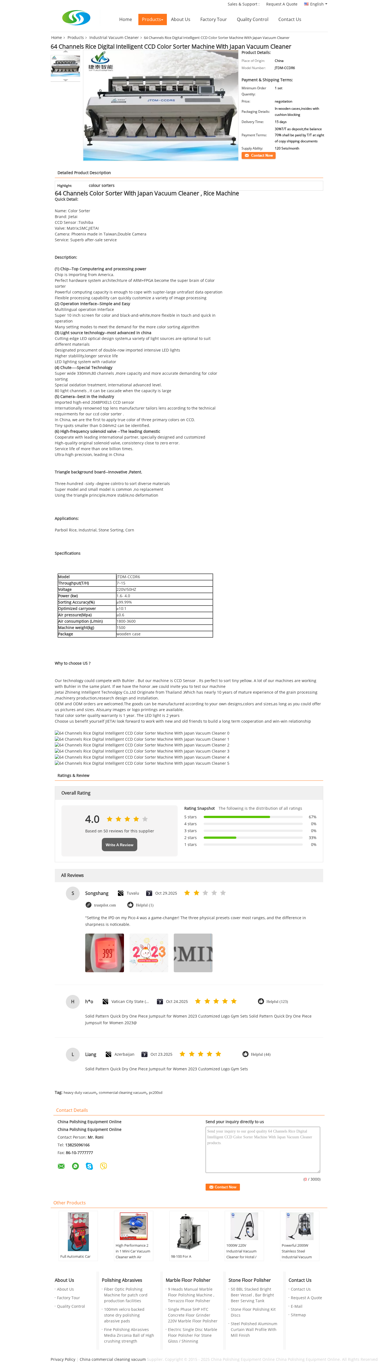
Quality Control (252, 19)
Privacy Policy (63, 1359)
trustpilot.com (105, 905)
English (317, 4)
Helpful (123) (277, 1002)
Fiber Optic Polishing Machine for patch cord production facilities (125, 1295)
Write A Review (119, 845)
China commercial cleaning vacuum (113, 1359)
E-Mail (296, 1306)
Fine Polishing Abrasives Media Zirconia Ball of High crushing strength (129, 1335)
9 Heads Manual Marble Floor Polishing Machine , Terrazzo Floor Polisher (191, 1295)
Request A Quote (281, 4)
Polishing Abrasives (122, 1280)
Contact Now (251, 155)
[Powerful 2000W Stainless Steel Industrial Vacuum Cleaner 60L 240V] (299, 1226)
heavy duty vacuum (80, 1093)
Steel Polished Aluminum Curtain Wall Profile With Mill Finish (254, 1330)
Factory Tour (213, 19)
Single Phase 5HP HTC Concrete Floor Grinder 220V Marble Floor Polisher (193, 1315)
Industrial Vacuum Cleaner (114, 37)
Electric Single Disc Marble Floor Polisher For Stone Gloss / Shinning (192, 1335)
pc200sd (155, 1093)
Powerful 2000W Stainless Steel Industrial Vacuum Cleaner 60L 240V (297, 1254)
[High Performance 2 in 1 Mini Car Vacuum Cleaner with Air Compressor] (133, 1226)
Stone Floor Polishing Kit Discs (253, 1312)
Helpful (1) (145, 905)
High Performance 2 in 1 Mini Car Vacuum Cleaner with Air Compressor (133, 1254)
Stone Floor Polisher (250, 1280)
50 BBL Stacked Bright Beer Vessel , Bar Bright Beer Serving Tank (252, 1295)
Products (151, 19)
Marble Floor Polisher (188, 1280)
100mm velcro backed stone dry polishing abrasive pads (124, 1315)
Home (125, 19)
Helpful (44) (261, 1054)
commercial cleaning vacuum (122, 1093)
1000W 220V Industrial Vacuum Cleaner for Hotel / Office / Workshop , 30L (242, 1257)
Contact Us (289, 19)
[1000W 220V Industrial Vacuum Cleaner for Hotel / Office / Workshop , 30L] (244, 1226)
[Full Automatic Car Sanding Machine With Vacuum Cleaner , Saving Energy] (78, 1231)
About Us (180, 19)
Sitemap (298, 1315)
